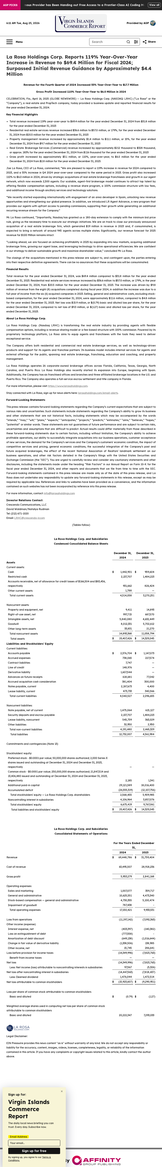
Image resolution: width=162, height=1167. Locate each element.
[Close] (61, 1091)
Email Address (18, 1136)
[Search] (128, 41)
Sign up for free (34, 1151)
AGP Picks (10, 5)
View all (154, 4)
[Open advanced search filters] (136, 41)
